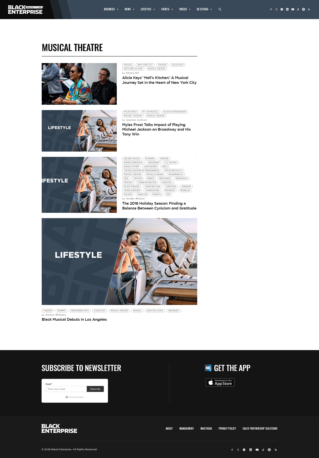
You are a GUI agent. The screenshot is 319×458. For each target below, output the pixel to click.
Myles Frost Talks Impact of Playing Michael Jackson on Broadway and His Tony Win (156, 129)
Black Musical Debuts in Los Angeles (74, 319)
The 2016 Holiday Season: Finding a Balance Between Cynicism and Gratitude (159, 206)
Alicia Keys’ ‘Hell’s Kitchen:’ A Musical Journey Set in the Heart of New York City (159, 80)
